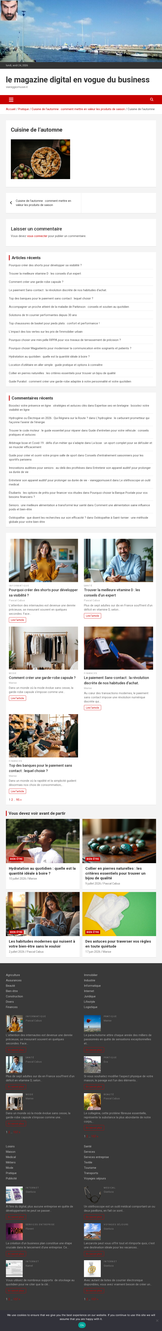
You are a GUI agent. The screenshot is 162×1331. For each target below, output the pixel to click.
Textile (88, 1162)
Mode (13, 673)
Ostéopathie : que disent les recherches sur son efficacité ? (47, 517)
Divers (10, 1001)
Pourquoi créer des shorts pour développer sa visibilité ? (45, 265)
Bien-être (16, 859)
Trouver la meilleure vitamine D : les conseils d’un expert (45, 273)
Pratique (110, 1016)
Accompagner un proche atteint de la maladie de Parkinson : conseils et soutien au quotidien (69, 307)
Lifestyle (89, 1001)
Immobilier (91, 975)
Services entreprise (40, 1224)
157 (15, 1132)
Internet (89, 991)
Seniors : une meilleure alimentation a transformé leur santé (48, 505)
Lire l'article (17, 619)
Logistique (90, 1007)
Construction (14, 996)
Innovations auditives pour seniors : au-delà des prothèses (47, 468)
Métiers (11, 1162)
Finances (90, 673)
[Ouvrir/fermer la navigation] (11, 99)
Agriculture (13, 975)
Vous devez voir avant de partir (37, 813)
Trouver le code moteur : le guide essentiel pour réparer (45, 430)
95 (17, 799)
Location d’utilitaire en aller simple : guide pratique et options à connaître (56, 365)
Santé (88, 585)
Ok (82, 1325)
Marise (32, 878)
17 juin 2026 (92, 951)
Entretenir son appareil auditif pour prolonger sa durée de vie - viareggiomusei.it (60, 480)
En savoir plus (16, 1049)
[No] (157, 1321)
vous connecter (37, 236)
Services (89, 1152)
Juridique (90, 996)
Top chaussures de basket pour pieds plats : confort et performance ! (54, 323)
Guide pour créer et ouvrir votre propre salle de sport (43, 455)
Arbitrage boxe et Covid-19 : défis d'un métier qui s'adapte (46, 443)
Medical (11, 1157)
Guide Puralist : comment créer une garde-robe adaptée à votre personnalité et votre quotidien (70, 381)
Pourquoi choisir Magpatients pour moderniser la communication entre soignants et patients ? (70, 348)
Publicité (11, 1178)
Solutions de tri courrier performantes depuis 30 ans (43, 315)
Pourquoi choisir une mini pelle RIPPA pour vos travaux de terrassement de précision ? (65, 340)
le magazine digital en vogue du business (78, 79)
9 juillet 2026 (93, 883)
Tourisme (90, 1168)
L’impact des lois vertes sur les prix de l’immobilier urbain (46, 331)
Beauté (10, 985)
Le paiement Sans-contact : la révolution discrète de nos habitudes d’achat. (58, 290)
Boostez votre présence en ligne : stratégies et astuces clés (48, 405)
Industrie (89, 980)
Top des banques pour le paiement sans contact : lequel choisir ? (51, 298)
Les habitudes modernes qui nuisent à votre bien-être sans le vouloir (42, 944)
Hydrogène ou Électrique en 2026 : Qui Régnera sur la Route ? (48, 418)
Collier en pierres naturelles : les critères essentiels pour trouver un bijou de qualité (62, 373)
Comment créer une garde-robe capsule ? (36, 282)
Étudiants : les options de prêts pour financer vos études (45, 493)
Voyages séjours (95, 1178)
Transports (91, 1173)
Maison (10, 1152)
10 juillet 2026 (17, 878)
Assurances (14, 980)
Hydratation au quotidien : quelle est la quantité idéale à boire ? (49, 356)
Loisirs (10, 1146)
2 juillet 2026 (16, 951)
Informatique (19, 585)
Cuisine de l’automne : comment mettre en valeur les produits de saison (43, 203)
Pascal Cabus (111, 883)
